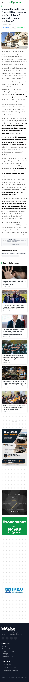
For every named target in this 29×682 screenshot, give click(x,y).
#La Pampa (12, 253)
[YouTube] (15, 638)
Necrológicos (5, 654)
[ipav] (14, 590)
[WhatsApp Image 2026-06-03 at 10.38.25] (14, 447)
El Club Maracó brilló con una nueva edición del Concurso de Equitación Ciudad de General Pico (13, 307)
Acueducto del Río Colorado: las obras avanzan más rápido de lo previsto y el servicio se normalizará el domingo (14, 383)
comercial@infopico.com (11, 670)
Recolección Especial (7, 651)
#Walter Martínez (14, 255)
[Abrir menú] (2, 3)
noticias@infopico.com (10, 667)
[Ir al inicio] (15, 2)
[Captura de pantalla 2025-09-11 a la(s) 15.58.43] (14, 502)
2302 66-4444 (8, 665)
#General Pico (5, 253)
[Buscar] (27, 2)
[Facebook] (2, 638)
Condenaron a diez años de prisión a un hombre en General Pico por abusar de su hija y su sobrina (14, 282)
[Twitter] (11, 638)
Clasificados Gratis (6, 649)
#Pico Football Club (21, 253)
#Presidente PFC (5, 255)
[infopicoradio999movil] (14, 525)
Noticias (3, 646)
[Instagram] (7, 638)
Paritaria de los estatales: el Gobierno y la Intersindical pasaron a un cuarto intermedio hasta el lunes (14, 407)
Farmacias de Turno (7, 656)
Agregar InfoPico (15, 244)
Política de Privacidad (22, 677)
